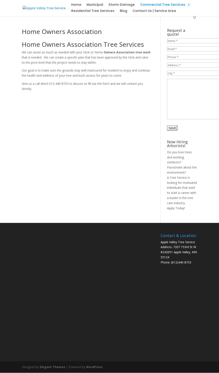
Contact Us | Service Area (154, 11)
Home (76, 5)
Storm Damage (121, 5)
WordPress (94, 367)
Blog (123, 11)
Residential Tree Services (92, 11)
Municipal (95, 5)
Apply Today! (176, 208)
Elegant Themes (52, 367)
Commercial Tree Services (162, 5)
